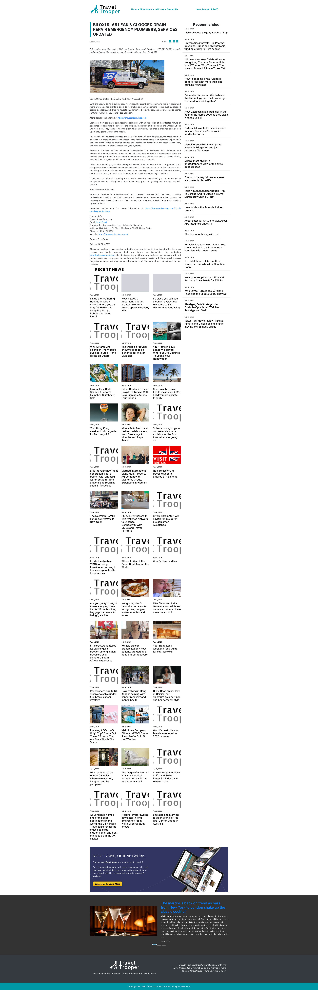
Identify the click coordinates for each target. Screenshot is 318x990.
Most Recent (146, 9)
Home (134, 9)
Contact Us (172, 9)
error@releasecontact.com (102, 255)
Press (96, 973)
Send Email (101, 222)
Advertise (105, 973)
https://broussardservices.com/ (113, 234)
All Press (159, 9)
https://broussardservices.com (132, 118)
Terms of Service (130, 973)
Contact (116, 973)
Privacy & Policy (148, 973)
